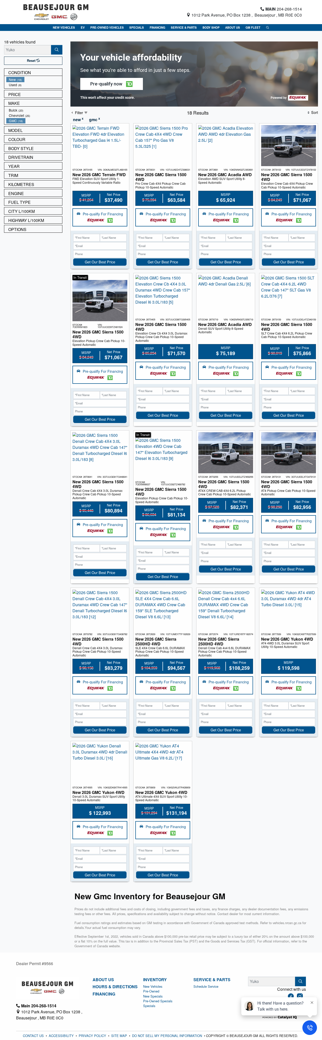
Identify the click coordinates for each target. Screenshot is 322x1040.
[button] (64, 27)
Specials (149, 1005)
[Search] (56, 50)
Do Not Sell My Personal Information (167, 1035)
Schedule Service (205, 986)
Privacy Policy (93, 1035)
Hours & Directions (115, 986)
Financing (104, 994)
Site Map (119, 1035)
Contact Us (34, 1035)
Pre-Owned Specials (157, 1001)
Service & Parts (211, 979)
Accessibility (62, 1035)
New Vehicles (152, 986)
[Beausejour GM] (56, 11)
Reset (31, 60)
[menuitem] (34, 79)
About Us (103, 979)
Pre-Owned (151, 991)
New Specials (153, 996)
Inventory (155, 979)
